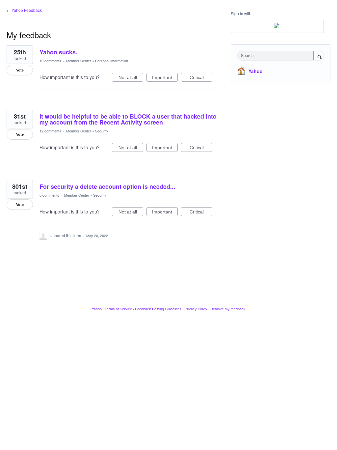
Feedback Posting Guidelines (158, 308)
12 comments (50, 130)
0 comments (49, 195)
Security (101, 130)
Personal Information (111, 60)
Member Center (78, 60)
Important (165, 78)
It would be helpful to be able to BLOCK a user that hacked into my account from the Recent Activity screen (128, 119)
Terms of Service (118, 308)
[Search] (318, 56)
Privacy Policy (196, 308)
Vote (20, 70)
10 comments (50, 60)
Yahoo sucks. (58, 52)
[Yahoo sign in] (277, 26)
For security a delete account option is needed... (107, 186)
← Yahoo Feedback (24, 10)
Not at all (130, 78)
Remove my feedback (228, 308)
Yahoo (255, 71)
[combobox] (277, 56)
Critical (201, 78)
